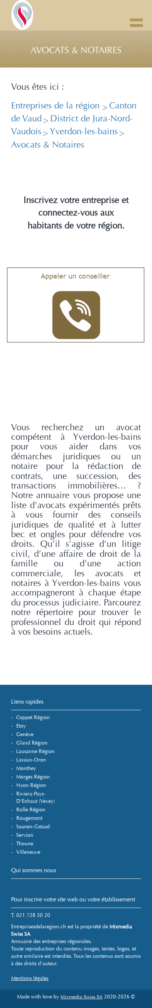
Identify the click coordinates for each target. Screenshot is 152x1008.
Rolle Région (30, 810)
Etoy (21, 726)
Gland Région (32, 743)
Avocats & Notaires (47, 144)
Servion (24, 835)
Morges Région (33, 777)
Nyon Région (31, 785)
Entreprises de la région (56, 105)
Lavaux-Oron (31, 760)
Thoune (24, 843)
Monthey (26, 768)
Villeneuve (28, 852)
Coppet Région (33, 717)
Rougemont (29, 818)
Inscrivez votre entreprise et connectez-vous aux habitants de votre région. (76, 213)
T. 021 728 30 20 (30, 915)
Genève (25, 734)
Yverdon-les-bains (84, 131)
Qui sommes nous (33, 870)
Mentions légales (29, 978)
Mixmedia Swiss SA (82, 997)
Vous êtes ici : (37, 87)
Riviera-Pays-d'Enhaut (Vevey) (35, 797)
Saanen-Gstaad (33, 827)
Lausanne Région (35, 751)
